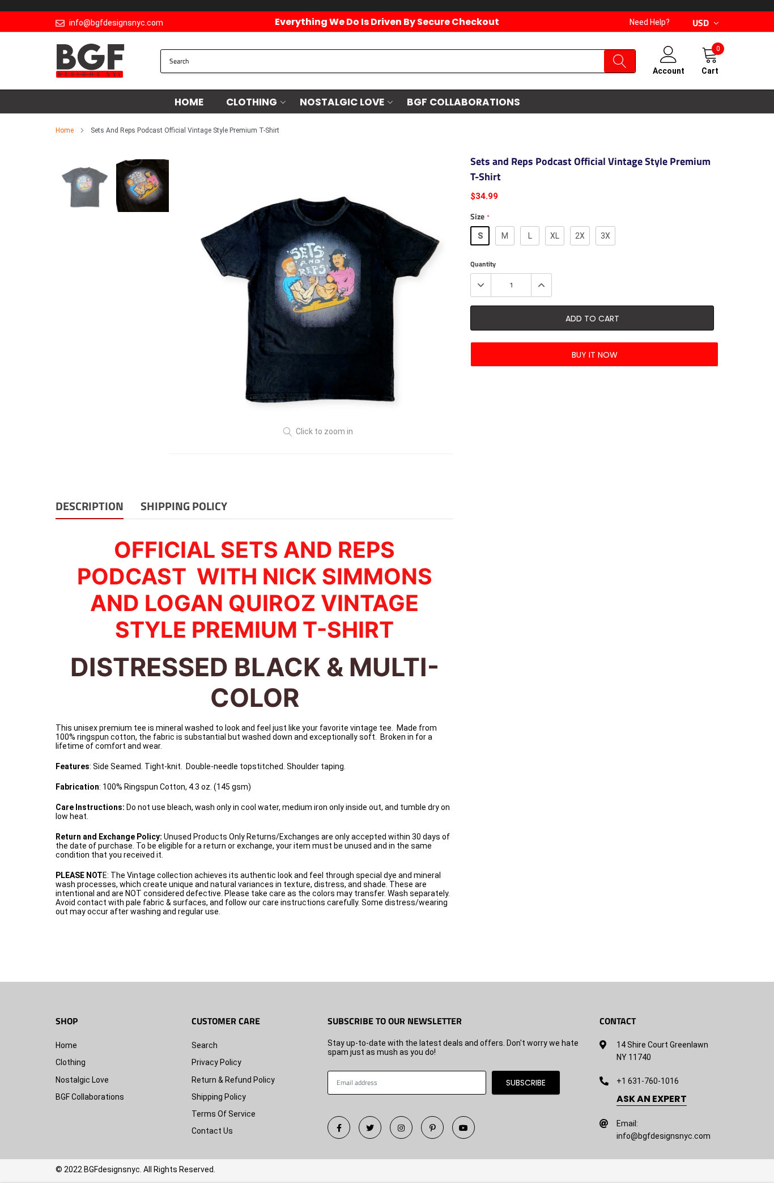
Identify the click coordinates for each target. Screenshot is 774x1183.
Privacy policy (216, 1062)
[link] (339, 1127)
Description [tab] (90, 507)
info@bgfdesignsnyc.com (116, 22)
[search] (619, 61)
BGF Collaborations (463, 102)
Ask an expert (651, 1099)
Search (205, 1045)
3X (605, 235)
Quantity (483, 264)
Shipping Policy (219, 1096)
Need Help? (650, 22)
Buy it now (595, 355)
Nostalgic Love (342, 102)
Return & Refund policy (233, 1079)
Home (189, 102)
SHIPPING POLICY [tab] (184, 507)
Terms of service (224, 1113)
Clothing (251, 102)
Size (479, 217)
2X (580, 235)
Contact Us (212, 1130)
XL (554, 235)
